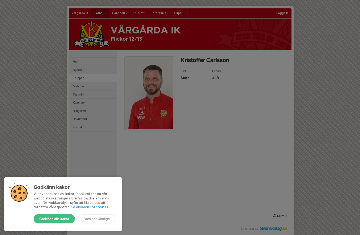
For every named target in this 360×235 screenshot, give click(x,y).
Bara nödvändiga (96, 219)
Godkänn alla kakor (54, 219)
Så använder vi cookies (89, 207)
